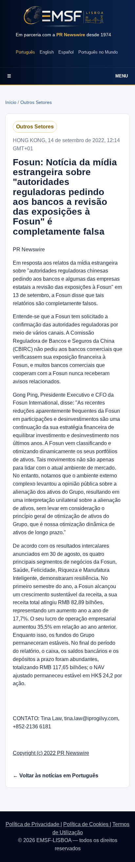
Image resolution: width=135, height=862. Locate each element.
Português (25, 52)
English (47, 52)
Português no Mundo (98, 52)
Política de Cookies (86, 824)
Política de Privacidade (33, 824)
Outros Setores (36, 102)
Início (10, 102)
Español (66, 52)
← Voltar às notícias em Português (55, 775)
